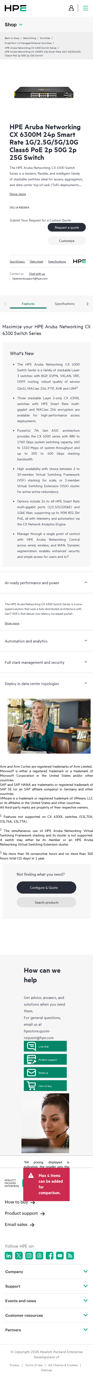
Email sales (16, 1224)
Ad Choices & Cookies (63, 1365)
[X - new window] (19, 1255)
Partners (13, 1330)
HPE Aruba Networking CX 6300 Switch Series (31, 47)
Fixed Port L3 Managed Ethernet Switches (28, 43)
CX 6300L (72, 397)
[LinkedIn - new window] (8, 1255)
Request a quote (67, 227)
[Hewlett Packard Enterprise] (15, 8)
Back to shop (12, 38)
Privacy (14, 1365)
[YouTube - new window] (60, 1255)
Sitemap (46, 1370)
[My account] (71, 8)
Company (14, 1271)
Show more (18, 193)
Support (12, 1286)
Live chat (44, 1046)
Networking (29, 38)
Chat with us (37, 273)
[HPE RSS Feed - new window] (70, 1255)
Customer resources (24, 1315)
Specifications (57, 261)
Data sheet (36, 261)
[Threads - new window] (39, 1255)
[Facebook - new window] (49, 1255)
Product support (48, 1059)
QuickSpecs (17, 261)
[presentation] (87, 304)
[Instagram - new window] (29, 1255)
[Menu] (85, 8)
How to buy (45, 1086)
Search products (46, 902)
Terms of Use (33, 1365)
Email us (43, 1072)
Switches (45, 38)
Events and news (20, 1300)
